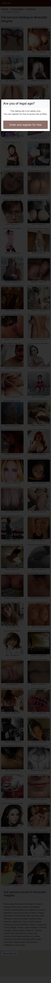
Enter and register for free (26, 124)
